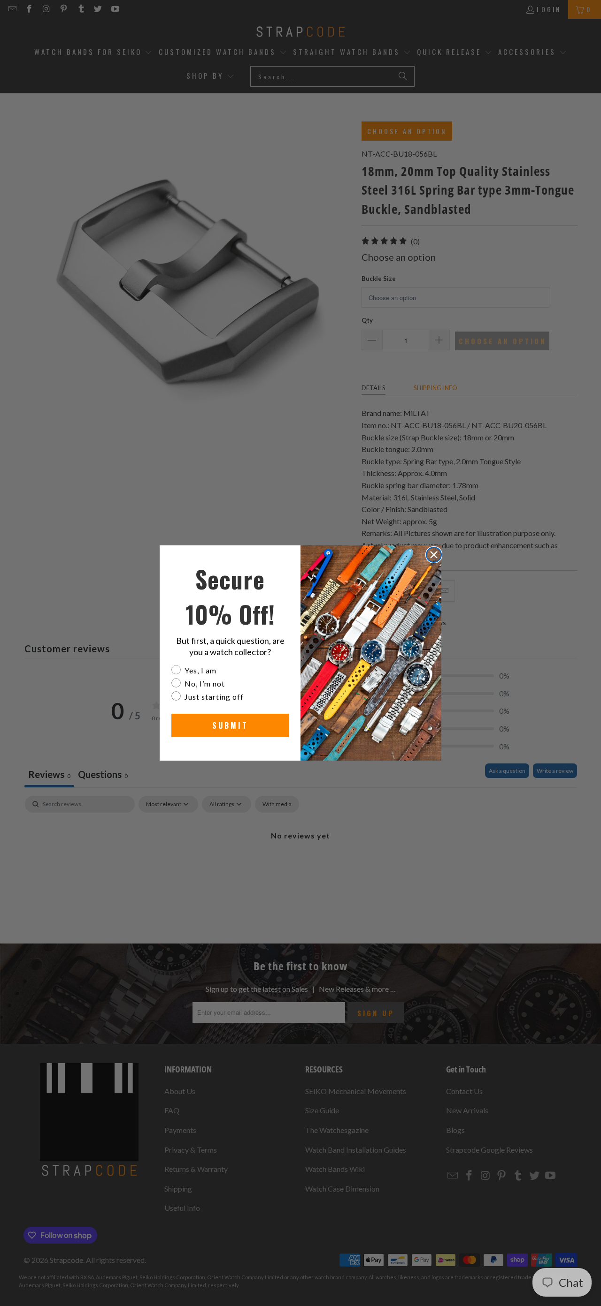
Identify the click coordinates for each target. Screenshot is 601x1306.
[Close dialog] (433, 554)
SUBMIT (230, 725)
